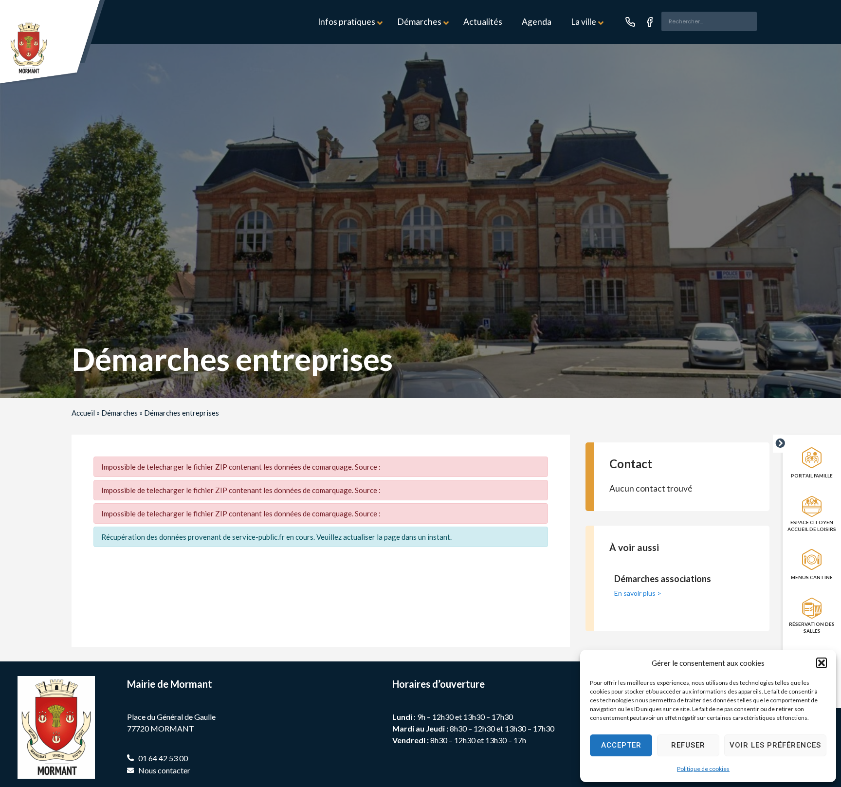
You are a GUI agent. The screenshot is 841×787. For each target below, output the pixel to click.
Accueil (83, 412)
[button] (821, 663)
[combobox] (709, 21)
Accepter (621, 745)
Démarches (119, 412)
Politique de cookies (703, 768)
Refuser (688, 745)
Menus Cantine (812, 577)
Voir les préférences (775, 745)
